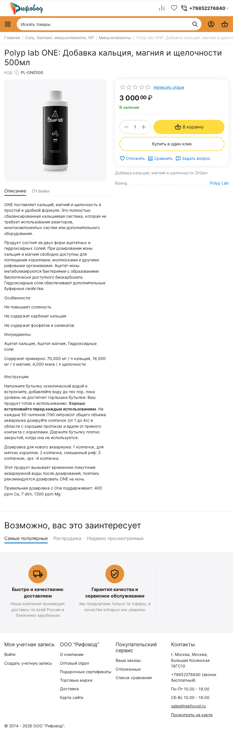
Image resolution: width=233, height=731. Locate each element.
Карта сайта (71, 697)
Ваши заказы (128, 660)
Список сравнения (134, 677)
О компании (71, 654)
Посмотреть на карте (192, 714)
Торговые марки (76, 680)
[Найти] (195, 24)
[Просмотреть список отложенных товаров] (174, 8)
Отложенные (128, 669)
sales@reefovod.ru (188, 706)
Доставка (69, 688)
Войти (9, 654)
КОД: (8, 72)
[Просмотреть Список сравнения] (161, 8)
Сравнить (163, 158)
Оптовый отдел (74, 663)
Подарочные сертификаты (85, 671)
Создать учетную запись (28, 663)
